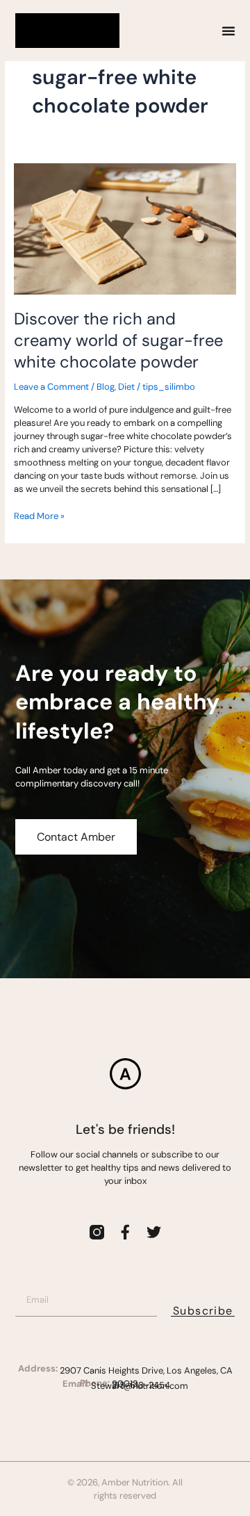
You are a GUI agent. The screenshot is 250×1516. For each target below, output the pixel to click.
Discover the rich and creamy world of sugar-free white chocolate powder (118, 340)
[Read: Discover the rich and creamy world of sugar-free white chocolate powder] (125, 228)
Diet (126, 387)
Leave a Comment (51, 387)
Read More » (39, 515)
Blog (106, 387)
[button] (228, 30)
